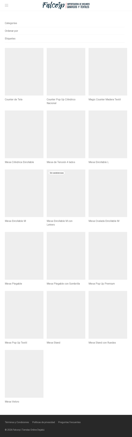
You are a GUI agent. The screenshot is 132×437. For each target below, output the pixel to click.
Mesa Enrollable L (99, 162)
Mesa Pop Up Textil (16, 342)
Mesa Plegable (13, 283)
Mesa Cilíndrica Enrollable (19, 162)
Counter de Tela (13, 99)
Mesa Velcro (12, 401)
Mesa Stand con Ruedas (102, 342)
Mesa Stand (53, 342)
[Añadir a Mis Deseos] (41, 99)
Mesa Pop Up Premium (102, 283)
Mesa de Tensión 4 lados (61, 162)
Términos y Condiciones (17, 422)
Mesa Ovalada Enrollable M (104, 221)
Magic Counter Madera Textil (105, 99)
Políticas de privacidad (43, 422)
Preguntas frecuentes (69, 422)
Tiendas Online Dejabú (33, 430)
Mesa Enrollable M (15, 221)
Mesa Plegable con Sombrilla (63, 283)
